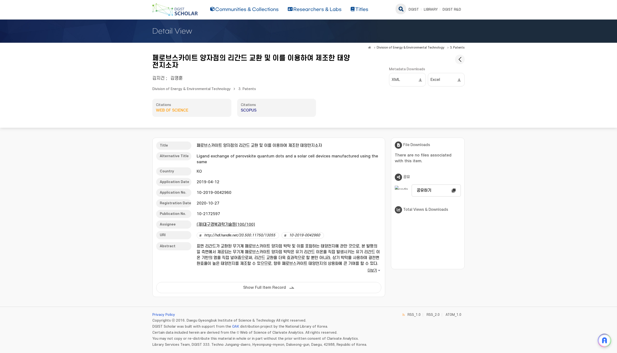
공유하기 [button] (424, 190)
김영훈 (176, 78)
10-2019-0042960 (304, 235)
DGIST (414, 9)
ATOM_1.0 (453, 315)
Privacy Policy (163, 315)
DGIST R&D (452, 9)
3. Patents (457, 47)
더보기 (372, 270)
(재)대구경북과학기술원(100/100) (226, 224)
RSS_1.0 (414, 315)
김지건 (158, 78)
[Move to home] (369, 47)
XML (396, 80)
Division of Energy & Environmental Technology (410, 47)
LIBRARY (431, 9)
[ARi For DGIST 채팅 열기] (604, 340)
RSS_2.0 (433, 315)
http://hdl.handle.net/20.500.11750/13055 (239, 235)
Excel (435, 80)
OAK (235, 327)
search (401, 9)
